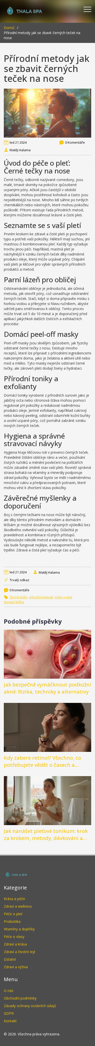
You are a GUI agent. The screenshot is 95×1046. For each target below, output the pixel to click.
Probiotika (12, 921)
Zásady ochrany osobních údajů (30, 1005)
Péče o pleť (13, 913)
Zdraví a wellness (18, 906)
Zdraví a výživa (16, 966)
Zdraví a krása (15, 944)
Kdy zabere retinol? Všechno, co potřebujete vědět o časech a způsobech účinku (42, 761)
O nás (8, 990)
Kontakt (10, 1020)
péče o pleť (63, 597)
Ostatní (10, 959)
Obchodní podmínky (20, 998)
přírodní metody (41, 597)
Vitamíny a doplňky (19, 929)
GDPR (9, 1013)
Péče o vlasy (14, 936)
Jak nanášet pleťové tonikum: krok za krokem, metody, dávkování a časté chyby (46, 835)
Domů (9, 27)
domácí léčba (14, 602)
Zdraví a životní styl (19, 951)
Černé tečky (19, 597)
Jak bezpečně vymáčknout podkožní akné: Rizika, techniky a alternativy (47, 688)
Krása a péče (14, 898)
